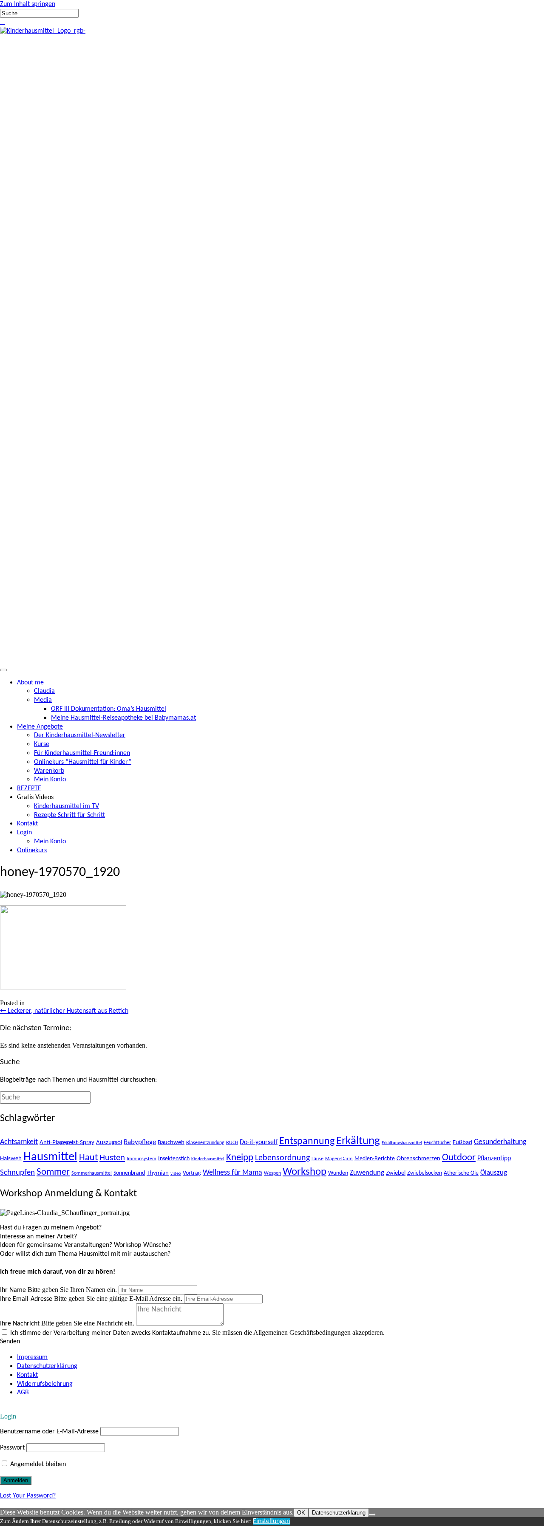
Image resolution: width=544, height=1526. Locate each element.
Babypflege (140, 1142)
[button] (1, 22)
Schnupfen (17, 1172)
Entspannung (306, 1141)
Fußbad (462, 1142)
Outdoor (459, 1158)
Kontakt (27, 1375)
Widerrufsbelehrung (45, 1384)
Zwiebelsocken (424, 1173)
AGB (23, 1392)
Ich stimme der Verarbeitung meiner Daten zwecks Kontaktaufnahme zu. (110, 1333)
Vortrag (192, 1173)
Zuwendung (367, 1172)
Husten (112, 1158)
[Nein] (372, 1514)
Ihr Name (13, 1290)
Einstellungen (271, 1521)
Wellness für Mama (232, 1172)
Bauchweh (171, 1142)
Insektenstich (174, 1158)
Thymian (158, 1173)
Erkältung (358, 1141)
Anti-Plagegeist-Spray (67, 1142)
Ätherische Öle (461, 1173)
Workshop (304, 1172)
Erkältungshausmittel (402, 1143)
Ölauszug (493, 1172)
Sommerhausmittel (91, 1173)
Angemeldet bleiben (37, 1464)
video (175, 1173)
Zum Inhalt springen (27, 4)
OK (301, 1512)
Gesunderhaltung (500, 1142)
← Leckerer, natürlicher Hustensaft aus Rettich (64, 1011)
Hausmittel (50, 1157)
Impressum (32, 1357)
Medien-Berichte (374, 1158)
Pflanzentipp (494, 1158)
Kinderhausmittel (207, 1159)
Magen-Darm (339, 1158)
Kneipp (239, 1158)
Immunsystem (141, 1158)
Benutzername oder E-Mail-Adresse (49, 1431)
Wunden (338, 1173)
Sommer (53, 1172)
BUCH (232, 1142)
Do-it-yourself (259, 1142)
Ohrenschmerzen (418, 1159)
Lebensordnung (282, 1158)
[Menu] (3, 670)
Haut (88, 1157)
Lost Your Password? (28, 1495)
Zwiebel (395, 1173)
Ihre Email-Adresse (26, 1299)
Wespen (272, 1173)
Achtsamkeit (19, 1142)
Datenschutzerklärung (47, 1366)
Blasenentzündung (205, 1142)
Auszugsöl (109, 1142)
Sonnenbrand (129, 1173)
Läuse (317, 1158)
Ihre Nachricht (20, 1323)
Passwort (12, 1447)
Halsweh (11, 1159)
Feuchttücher (437, 1142)
